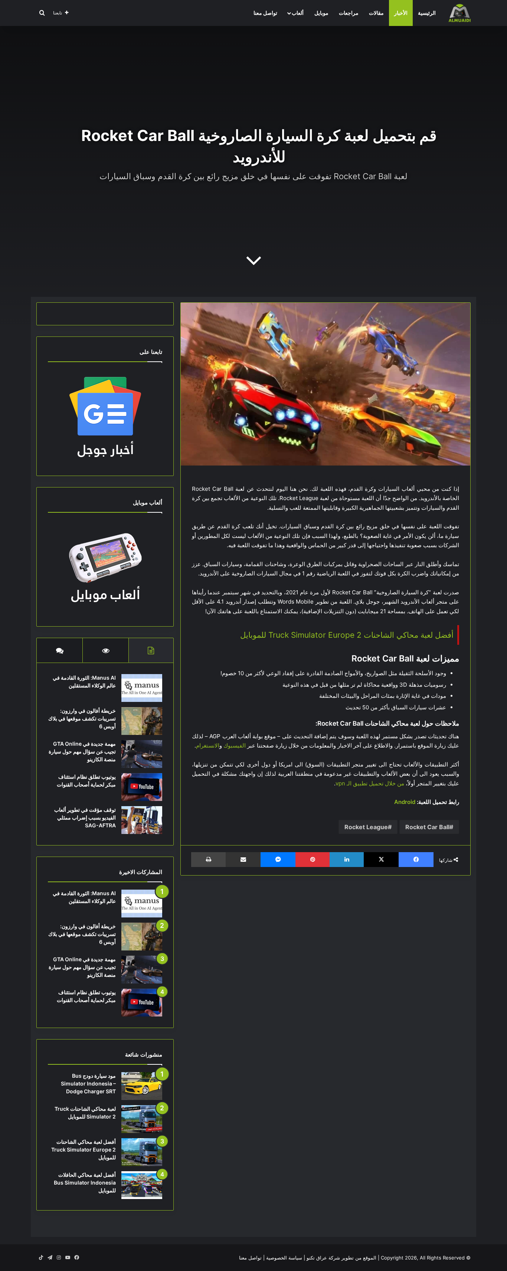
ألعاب (298, 13)
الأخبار (401, 13)
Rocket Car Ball (427, 827)
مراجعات (349, 13)
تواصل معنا (265, 13)
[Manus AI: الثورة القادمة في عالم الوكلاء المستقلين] (141, 688)
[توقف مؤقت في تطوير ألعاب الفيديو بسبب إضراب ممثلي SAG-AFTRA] (141, 820)
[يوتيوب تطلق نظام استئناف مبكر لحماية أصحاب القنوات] (141, 787)
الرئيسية (427, 13)
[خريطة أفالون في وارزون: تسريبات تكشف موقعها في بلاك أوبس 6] (141, 721)
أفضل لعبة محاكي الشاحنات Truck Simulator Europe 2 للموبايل (347, 635)
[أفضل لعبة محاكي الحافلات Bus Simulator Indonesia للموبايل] (141, 1185)
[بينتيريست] (312, 859)
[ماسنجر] (278, 859)
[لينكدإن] (347, 859)
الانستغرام (207, 745)
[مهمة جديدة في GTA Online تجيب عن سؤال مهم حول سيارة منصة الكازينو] (141, 754)
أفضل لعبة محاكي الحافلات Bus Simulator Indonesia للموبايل (85, 1182)
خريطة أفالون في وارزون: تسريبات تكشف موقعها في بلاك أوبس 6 (82, 718)
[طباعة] (208, 859)
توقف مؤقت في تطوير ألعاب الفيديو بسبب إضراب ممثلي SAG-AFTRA (85, 817)
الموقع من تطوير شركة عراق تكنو (341, 1258)
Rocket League (366, 827)
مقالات (376, 13)
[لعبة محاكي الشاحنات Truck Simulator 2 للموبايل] (141, 1119)
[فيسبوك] (416, 859)
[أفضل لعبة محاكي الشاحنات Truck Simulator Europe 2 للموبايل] (141, 1152)
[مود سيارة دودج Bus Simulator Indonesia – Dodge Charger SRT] (141, 1086)
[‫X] (381, 859)
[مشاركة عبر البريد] (243, 859)
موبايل (321, 13)
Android (404, 801)
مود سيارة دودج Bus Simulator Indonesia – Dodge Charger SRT (88, 1083)
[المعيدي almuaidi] (459, 13)
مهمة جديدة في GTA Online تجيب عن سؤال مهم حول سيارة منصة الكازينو (82, 751)
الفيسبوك (234, 745)
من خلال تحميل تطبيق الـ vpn (370, 783)
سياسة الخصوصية (284, 1258)
